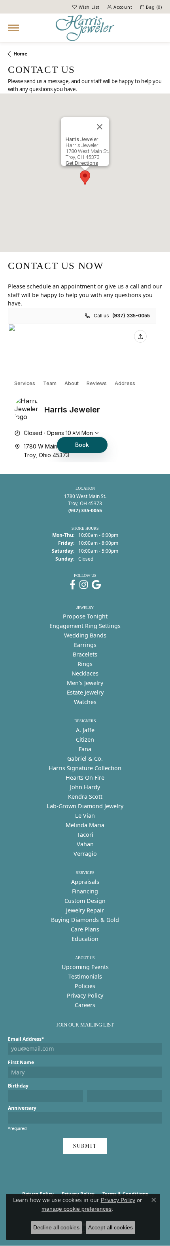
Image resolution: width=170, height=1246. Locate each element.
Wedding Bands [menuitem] (85, 635)
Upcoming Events (85, 967)
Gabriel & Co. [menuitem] (85, 758)
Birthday (18, 1085)
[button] (86, 6)
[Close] (99, 126)
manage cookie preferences (76, 1209)
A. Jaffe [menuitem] (85, 730)
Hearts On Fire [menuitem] (85, 777)
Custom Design (85, 900)
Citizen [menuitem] (85, 739)
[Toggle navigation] (13, 28)
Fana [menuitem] (85, 749)
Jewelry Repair (85, 910)
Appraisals (85, 881)
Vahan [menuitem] (85, 844)
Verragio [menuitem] (85, 853)
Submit (85, 1146)
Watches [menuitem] (85, 702)
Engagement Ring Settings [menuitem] (85, 626)
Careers (85, 1005)
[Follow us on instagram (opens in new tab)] (83, 585)
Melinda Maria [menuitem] (85, 825)
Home (20, 53)
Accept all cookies (110, 1227)
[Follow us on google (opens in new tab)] (96, 585)
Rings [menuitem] (85, 664)
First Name (21, 1062)
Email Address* (26, 1039)
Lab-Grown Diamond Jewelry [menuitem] (85, 806)
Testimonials (85, 976)
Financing (85, 891)
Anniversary (22, 1108)
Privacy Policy (85, 995)
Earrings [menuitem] (85, 645)
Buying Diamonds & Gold (85, 920)
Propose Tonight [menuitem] (85, 616)
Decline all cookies (56, 1227)
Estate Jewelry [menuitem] (85, 692)
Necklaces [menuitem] (85, 673)
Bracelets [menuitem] (85, 654)
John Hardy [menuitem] (85, 787)
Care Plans (85, 929)
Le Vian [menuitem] (85, 815)
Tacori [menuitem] (85, 834)
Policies (85, 986)
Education (85, 939)
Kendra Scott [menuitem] (85, 796)
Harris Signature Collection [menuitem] (85, 768)
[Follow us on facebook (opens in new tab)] (73, 585)
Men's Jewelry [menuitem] (85, 683)
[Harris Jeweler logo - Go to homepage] (85, 28)
